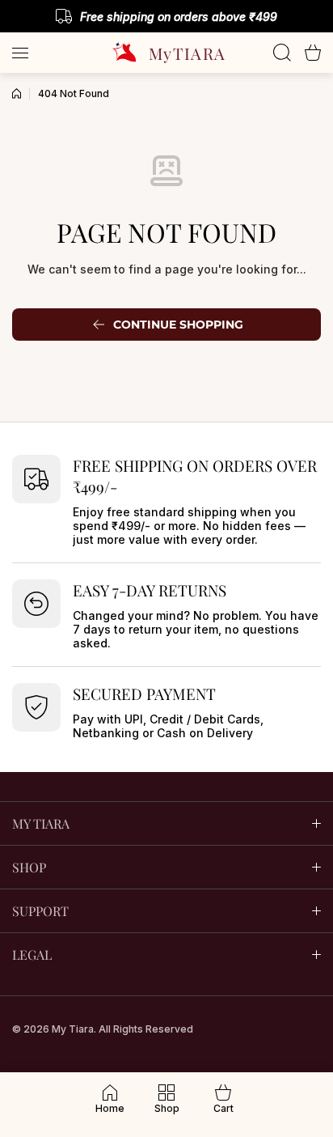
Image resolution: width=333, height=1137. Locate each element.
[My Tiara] (166, 52)
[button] (313, 53)
